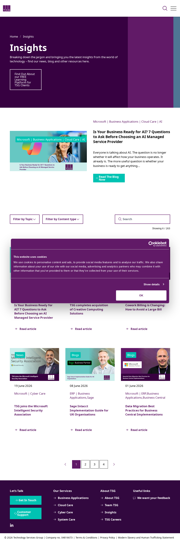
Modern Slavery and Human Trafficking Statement (146, 537)
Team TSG (111, 505)
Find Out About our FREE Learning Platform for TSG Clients (25, 79)
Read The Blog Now (109, 178)
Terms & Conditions (86, 537)
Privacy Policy (107, 537)
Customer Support (24, 513)
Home (14, 36)
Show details (152, 284)
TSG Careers (113, 519)
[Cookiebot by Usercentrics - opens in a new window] (151, 243)
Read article (28, 329)
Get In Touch (27, 500)
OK (141, 295)
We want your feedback (153, 498)
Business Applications (73, 498)
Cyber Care (65, 512)
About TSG (112, 498)
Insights (28, 36)
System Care (66, 519)
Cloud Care (65, 505)
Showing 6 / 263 (161, 228)
